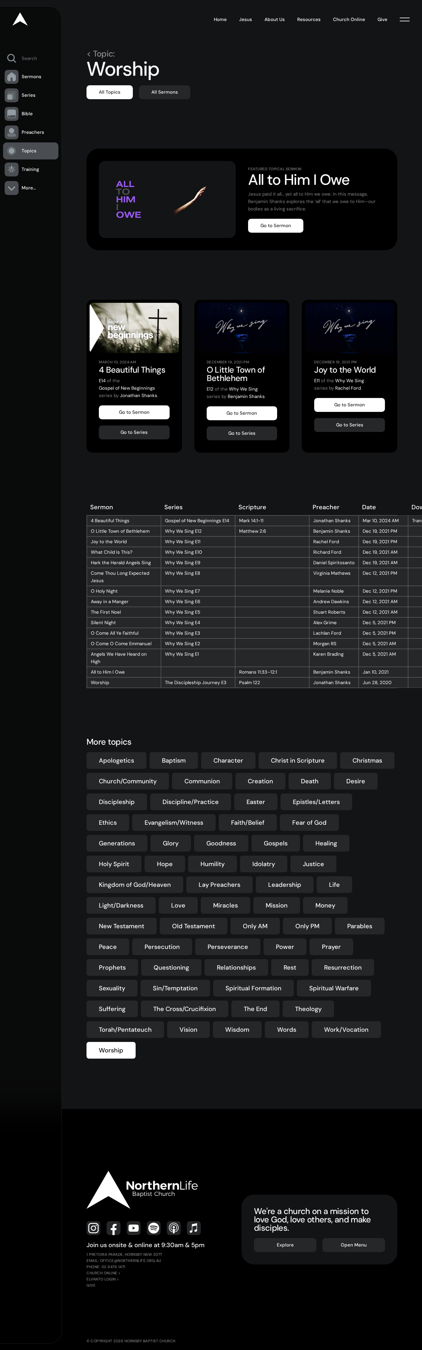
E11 (317, 381)
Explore (285, 1245)
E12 (210, 389)
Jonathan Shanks (138, 395)
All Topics (109, 92)
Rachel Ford (348, 388)
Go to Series (134, 432)
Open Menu (354, 1245)
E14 (102, 381)
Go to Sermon (275, 225)
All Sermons (164, 92)
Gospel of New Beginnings (127, 388)
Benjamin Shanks (246, 396)
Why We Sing (243, 389)
